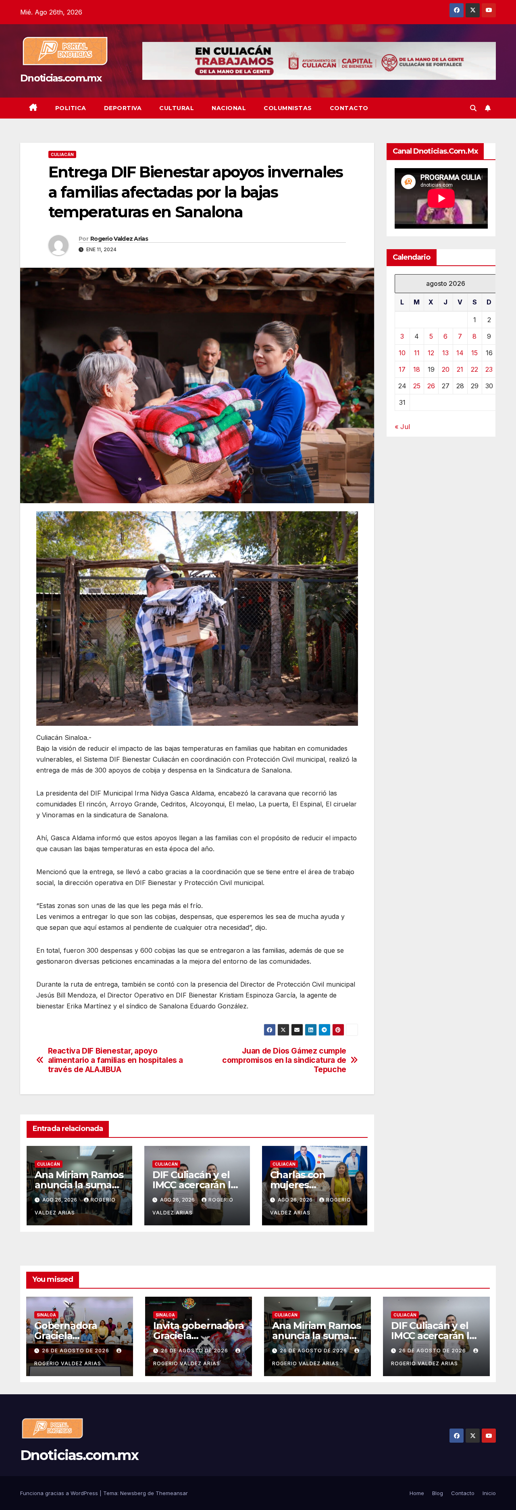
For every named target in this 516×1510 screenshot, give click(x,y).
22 (474, 369)
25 (416, 386)
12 (431, 353)
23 (489, 369)
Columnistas (288, 108)
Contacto (349, 108)
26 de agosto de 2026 (76, 1351)
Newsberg (133, 1493)
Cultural (176, 108)
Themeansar (172, 1493)
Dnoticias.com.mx (60, 78)
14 (460, 353)
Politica (70, 108)
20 (445, 369)
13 (445, 353)
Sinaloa (46, 1314)
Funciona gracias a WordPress (60, 1493)
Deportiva (123, 108)
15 (474, 353)
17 (402, 369)
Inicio (489, 1493)
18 (416, 369)
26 (431, 386)
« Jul (402, 427)
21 (460, 369)
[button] (473, 108)
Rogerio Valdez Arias (119, 238)
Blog (437, 1493)
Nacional (229, 108)
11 (417, 353)
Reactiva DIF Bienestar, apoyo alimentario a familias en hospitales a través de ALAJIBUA (115, 1060)
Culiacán (62, 154)
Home (417, 1493)
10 (402, 353)
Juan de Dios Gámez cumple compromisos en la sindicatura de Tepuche (284, 1060)
